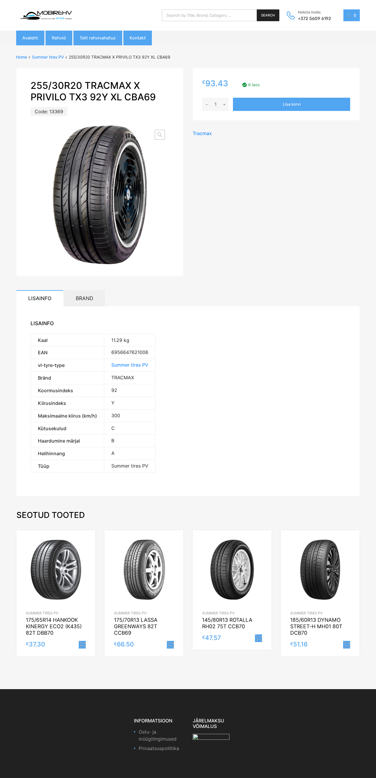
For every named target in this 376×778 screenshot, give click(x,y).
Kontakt (138, 38)
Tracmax (202, 133)
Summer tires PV (48, 57)
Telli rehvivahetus (98, 38)
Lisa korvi (292, 104)
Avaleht (30, 38)
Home (21, 57)
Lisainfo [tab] (39, 298)
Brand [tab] (84, 298)
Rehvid (59, 38)
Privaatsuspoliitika (159, 748)
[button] (160, 135)
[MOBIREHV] (45, 15)
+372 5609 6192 (312, 18)
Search (268, 15)
